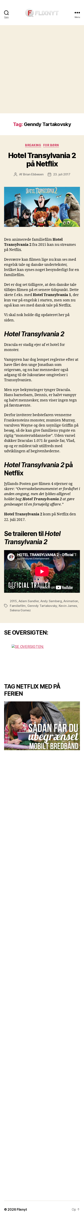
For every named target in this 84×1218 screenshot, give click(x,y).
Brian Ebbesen (33, 174)
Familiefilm (18, 606)
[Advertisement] (42, 69)
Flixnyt (22, 1209)
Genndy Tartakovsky (42, 606)
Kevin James (68, 606)
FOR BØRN (51, 145)
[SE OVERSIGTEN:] (42, 659)
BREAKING (33, 145)
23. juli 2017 (61, 174)
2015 (13, 601)
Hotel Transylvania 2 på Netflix (42, 159)
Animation (70, 601)
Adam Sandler (29, 601)
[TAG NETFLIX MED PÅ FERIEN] (42, 725)
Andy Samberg (51, 601)
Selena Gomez (20, 610)
